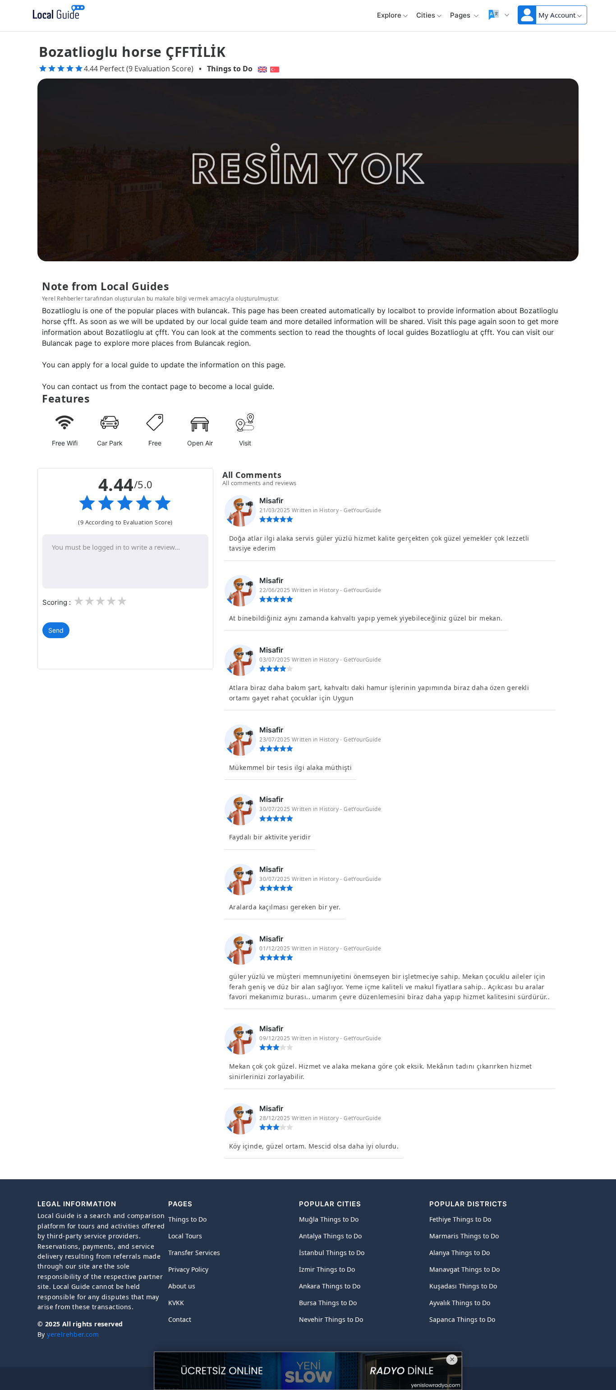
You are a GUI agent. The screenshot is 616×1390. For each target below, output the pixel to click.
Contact (179, 1319)
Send (56, 630)
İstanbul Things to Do (331, 1252)
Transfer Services (194, 1252)
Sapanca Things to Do (462, 1319)
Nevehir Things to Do (331, 1319)
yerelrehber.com (73, 1334)
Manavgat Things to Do (464, 1269)
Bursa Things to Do (328, 1302)
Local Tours (185, 1236)
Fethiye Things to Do (460, 1219)
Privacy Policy (188, 1269)
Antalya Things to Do (330, 1236)
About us (181, 1286)
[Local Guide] (57, 12)
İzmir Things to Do (327, 1269)
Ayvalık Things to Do (459, 1302)
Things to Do (230, 69)
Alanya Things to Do (459, 1252)
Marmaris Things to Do (464, 1236)
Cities (425, 15)
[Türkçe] (275, 69)
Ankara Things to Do (329, 1286)
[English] (261, 69)
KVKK (176, 1302)
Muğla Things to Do (329, 1219)
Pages (461, 15)
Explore (389, 15)
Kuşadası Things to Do (463, 1286)
